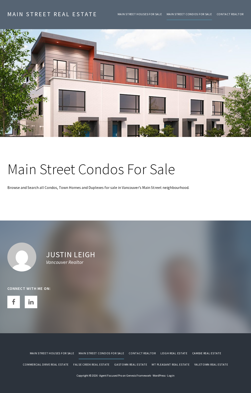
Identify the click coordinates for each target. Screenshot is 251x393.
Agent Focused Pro (110, 375)
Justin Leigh (70, 254)
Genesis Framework (138, 375)
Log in (171, 375)
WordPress (159, 375)
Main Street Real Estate (52, 14)
